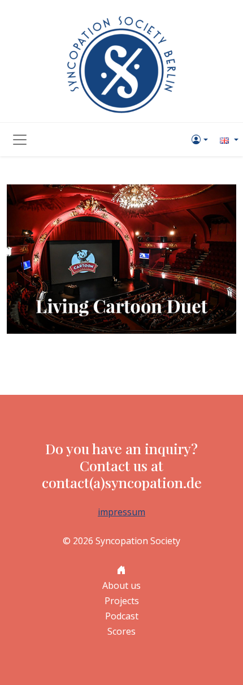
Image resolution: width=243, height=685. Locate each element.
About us (121, 585)
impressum (121, 512)
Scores (121, 631)
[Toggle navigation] (20, 139)
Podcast (121, 616)
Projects (122, 600)
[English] (227, 139)
